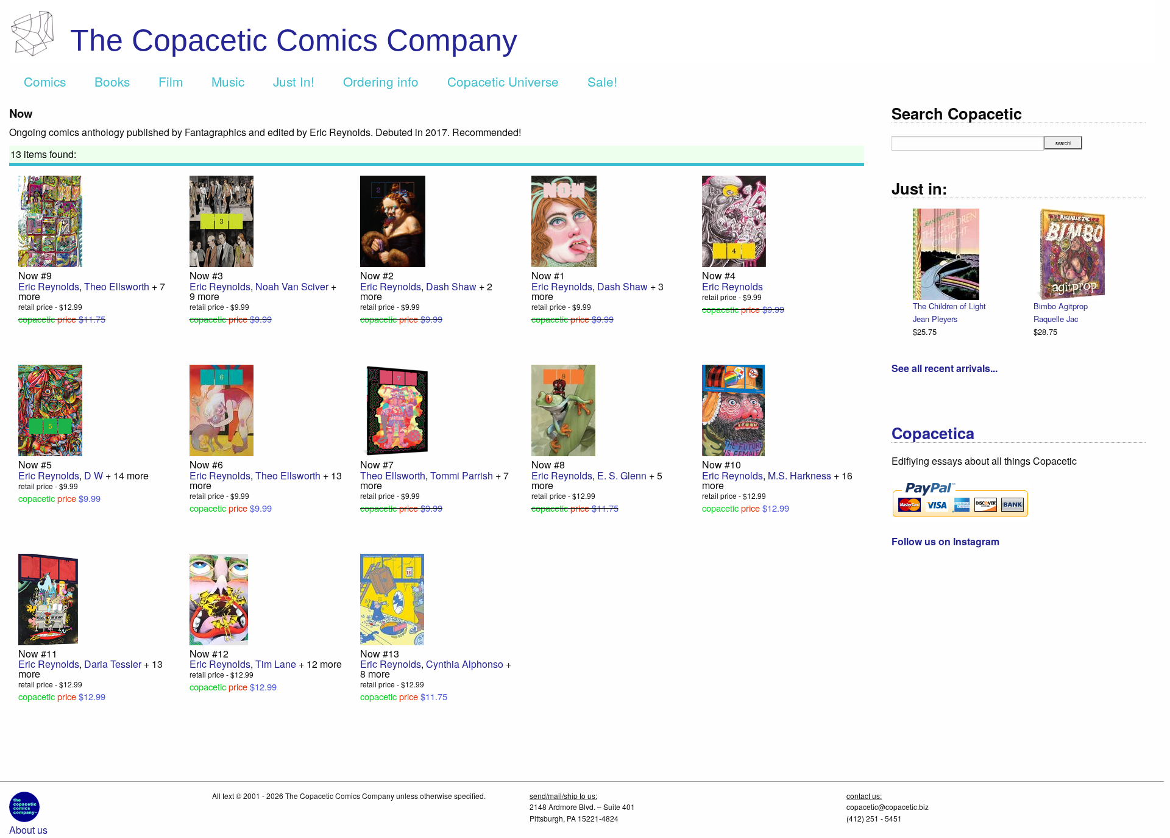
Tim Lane (275, 664)
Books (112, 81)
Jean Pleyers (935, 318)
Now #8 (548, 464)
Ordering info (381, 81)
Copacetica (933, 432)
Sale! (602, 81)
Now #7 (377, 464)
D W (93, 475)
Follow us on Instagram (945, 541)
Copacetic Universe (503, 81)
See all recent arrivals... (945, 368)
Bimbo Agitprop (1061, 306)
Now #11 (37, 653)
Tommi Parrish (461, 475)
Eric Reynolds (48, 286)
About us (28, 830)
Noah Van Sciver (291, 286)
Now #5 (35, 464)
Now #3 (206, 275)
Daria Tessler (112, 664)
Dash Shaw (451, 286)
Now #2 (377, 275)
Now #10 (721, 464)
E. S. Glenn (622, 475)
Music (227, 81)
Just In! (293, 81)
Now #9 (35, 275)
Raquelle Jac (1056, 318)
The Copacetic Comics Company (293, 40)
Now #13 (379, 653)
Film (170, 81)
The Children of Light (949, 306)
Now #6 (206, 464)
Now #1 (548, 275)
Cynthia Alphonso (464, 664)
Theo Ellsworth (116, 286)
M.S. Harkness (799, 475)
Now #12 (209, 653)
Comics (45, 81)
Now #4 (719, 275)
